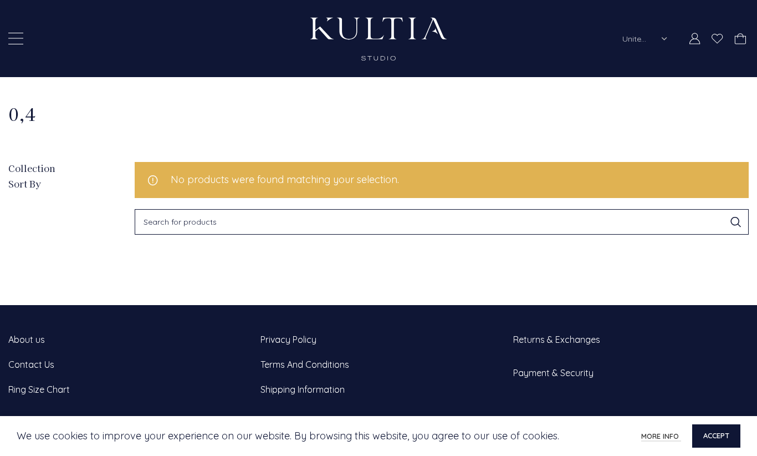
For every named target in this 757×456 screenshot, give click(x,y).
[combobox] (645, 38)
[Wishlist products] (717, 39)
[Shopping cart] (740, 39)
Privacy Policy (288, 339)
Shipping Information (302, 389)
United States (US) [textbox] (637, 39)
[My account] (695, 39)
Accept (716, 435)
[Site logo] (378, 37)
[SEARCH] (736, 222)
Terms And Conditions (304, 364)
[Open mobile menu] (16, 39)
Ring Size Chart (39, 389)
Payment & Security (553, 372)
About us (26, 339)
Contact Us (31, 364)
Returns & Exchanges (556, 339)
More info (661, 436)
